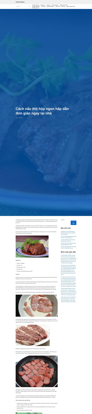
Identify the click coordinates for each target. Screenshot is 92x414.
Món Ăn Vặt (43, 5)
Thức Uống (43, 6)
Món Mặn (20, 117)
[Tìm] (29, 6)
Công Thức (58, 6)
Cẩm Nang (48, 5)
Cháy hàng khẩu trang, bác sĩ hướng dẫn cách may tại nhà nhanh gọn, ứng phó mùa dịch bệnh (68, 285)
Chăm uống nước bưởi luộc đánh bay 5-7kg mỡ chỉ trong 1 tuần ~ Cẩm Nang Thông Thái (68, 299)
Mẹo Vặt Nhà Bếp (55, 5)
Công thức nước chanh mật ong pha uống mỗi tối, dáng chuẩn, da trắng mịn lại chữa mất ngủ (68, 233)
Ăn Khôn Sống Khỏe (36, 6)
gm (17, 117)
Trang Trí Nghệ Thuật (70, 6)
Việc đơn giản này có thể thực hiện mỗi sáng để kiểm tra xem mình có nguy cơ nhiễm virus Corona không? (68, 261)
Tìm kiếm (62, 219)
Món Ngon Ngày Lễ (50, 6)
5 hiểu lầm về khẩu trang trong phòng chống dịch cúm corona (68, 273)
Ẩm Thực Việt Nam (35, 5)
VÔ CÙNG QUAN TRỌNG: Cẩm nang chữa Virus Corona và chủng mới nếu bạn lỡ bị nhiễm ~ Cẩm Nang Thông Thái (68, 257)
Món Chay (63, 6)
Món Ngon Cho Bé (35, 7)
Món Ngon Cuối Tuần (63, 5)
